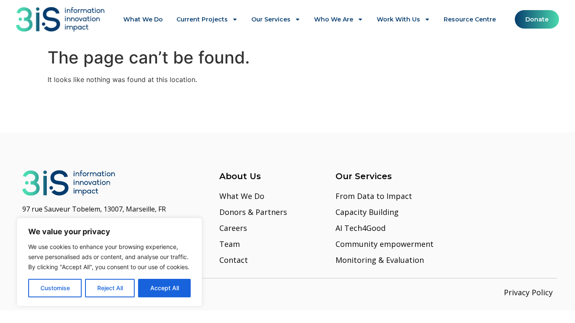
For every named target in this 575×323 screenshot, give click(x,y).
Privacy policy (528, 292)
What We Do (143, 19)
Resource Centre (470, 19)
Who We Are (333, 19)
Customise (55, 287)
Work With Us (398, 19)
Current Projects (202, 19)
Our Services (270, 19)
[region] (109, 262)
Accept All (164, 287)
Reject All (110, 287)
